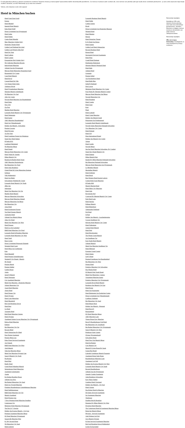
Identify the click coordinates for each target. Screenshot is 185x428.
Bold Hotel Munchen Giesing (14, 314)
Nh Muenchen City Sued (12, 424)
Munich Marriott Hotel (92, 186)
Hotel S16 (88, 133)
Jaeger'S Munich (10, 275)
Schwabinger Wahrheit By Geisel (15, 181)
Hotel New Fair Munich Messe (94, 340)
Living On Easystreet (91, 427)
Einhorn (7, 324)
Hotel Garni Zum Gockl (12, 18)
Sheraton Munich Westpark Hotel (95, 65)
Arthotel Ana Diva (10, 379)
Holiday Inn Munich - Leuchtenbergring (97, 217)
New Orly (8, 105)
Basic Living (8, 241)
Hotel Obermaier (10, 277)
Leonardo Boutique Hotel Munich (95, 18)
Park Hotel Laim (90, 199)
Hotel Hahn (8, 102)
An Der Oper (9, 133)
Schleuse (7, 173)
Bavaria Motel (9, 330)
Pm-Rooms (8, 358)
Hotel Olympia (9, 317)
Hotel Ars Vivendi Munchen (13, 385)
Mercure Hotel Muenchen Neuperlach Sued (18, 71)
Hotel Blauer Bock (91, 303)
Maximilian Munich (91, 170)
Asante (7, 374)
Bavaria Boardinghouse (92, 369)
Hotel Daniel (8, 149)
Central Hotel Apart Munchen (94, 181)
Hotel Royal (8, 78)
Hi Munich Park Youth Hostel (94, 272)
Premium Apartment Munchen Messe (16, 413)
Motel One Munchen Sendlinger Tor (96, 246)
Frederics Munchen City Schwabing (96, 267)
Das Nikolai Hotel (91, 270)
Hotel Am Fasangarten (92, 290)
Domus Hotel (89, 264)
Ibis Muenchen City (11, 204)
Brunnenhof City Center (12, 73)
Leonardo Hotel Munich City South (96, 366)
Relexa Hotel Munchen (12, 322)
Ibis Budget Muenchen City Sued (15, 382)
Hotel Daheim (89, 154)
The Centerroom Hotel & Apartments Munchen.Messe (102, 408)
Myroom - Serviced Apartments (95, 413)
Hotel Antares (89, 44)
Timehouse (88, 398)
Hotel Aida (88, 191)
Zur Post (7, 107)
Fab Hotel (88, 212)
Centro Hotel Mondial (11, 39)
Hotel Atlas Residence (11, 167)
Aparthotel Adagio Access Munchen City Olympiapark (21, 319)
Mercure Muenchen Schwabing (14, 196)
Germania (88, 73)
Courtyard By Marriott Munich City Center (98, 196)
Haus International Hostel (93, 136)
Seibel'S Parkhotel (91, 84)
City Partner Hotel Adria (12, 84)
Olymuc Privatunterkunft (93, 335)
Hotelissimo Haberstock (92, 63)
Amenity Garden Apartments (94, 374)
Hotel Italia (88, 68)
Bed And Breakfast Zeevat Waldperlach (97, 424)
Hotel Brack (89, 175)
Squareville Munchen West (13, 419)
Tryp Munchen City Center (93, 128)
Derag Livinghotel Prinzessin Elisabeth (16, 243)
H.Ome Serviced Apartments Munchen (97, 421)
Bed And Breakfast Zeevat (13, 303)
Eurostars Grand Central (92, 251)
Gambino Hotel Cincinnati (93, 382)
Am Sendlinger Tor (91, 238)
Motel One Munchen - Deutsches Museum (18, 283)
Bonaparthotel (89, 311)
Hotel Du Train (9, 52)
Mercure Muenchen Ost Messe (14, 201)
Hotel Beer (8, 306)
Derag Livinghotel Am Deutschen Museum (98, 29)
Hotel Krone (89, 288)
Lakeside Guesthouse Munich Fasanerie (97, 353)
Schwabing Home (90, 338)
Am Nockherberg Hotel (92, 78)
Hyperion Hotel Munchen (93, 406)
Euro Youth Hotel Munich (93, 241)
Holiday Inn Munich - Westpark (95, 306)
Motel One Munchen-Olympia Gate (15, 353)
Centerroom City (10, 403)
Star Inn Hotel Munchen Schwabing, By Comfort (100, 149)
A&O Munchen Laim (92, 317)
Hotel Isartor (8, 118)
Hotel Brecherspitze (91, 233)
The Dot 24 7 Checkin (11, 408)
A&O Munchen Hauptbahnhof (14, 120)
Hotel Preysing (9, 131)
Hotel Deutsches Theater (92, 39)
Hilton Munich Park (91, 157)
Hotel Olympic (9, 296)
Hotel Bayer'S (89, 309)
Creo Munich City (91, 345)
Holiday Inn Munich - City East (95, 385)
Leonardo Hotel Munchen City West (16, 235)
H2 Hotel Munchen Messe (93, 314)
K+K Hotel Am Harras (92, 42)
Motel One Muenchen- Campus (95, 275)
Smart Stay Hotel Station (12, 139)
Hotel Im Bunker (90, 343)
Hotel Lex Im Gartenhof (12, 228)
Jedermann (8, 188)
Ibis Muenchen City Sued (93, 301)
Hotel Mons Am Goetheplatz (13, 249)
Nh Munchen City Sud (11, 94)
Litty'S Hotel (89, 256)
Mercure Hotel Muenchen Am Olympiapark (98, 165)
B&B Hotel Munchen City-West (14, 345)
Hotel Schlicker (90, 173)
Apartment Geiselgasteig (12, 372)
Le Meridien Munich (91, 167)
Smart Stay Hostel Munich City (95, 152)
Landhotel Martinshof (11, 144)
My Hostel (8, 262)
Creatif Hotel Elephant (92, 60)
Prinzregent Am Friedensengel (94, 120)
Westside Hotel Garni (11, 246)
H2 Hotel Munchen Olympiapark (15, 416)
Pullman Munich (90, 204)
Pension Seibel (89, 76)
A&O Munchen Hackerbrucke (14, 162)
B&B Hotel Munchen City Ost (14, 393)
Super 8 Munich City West (93, 330)
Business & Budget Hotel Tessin (14, 160)
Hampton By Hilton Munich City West (97, 403)
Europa (7, 21)
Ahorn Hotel (8, 290)
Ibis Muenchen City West (93, 262)
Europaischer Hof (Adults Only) (14, 60)
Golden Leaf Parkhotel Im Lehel (14, 47)
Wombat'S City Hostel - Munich (14, 259)
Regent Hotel (89, 52)
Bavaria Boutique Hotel (92, 50)
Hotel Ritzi (8, 361)
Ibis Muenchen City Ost (12, 327)
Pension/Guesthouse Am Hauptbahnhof (97, 259)
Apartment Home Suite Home (94, 356)
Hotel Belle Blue (90, 81)
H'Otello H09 (89, 183)
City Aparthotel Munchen (12, 280)
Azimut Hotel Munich (92, 228)
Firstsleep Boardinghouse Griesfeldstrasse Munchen (20, 387)
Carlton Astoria (90, 23)
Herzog (87, 37)
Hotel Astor (88, 105)
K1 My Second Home (11, 421)
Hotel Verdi (8, 238)
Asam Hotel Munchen (11, 288)
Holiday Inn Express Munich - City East (17, 411)
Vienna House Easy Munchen (94, 319)
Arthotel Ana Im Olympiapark (14, 68)
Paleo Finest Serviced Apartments (15, 340)
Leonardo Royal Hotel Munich (94, 283)
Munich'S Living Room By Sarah (95, 348)
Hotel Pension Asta (10, 398)
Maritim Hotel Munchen (12, 110)
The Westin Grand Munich (93, 235)
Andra (6, 272)
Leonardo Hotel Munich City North (15, 183)
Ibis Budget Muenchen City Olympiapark (98, 327)
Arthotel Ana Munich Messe (13, 217)
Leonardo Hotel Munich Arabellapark (96, 123)
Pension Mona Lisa (10, 338)
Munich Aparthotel (10, 395)
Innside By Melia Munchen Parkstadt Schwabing (100, 160)
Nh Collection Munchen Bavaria (14, 63)
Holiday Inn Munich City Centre (95, 139)
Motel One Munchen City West (14, 222)
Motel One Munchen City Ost (14, 191)
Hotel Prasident (90, 99)
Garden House (9, 270)
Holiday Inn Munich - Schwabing (15, 126)
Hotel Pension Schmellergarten (14, 256)
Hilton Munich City (11, 157)
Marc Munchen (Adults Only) (14, 42)
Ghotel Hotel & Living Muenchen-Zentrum (18, 170)
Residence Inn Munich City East (95, 285)
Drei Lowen (89, 86)
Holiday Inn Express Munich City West (97, 364)
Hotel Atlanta (89, 254)
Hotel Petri (88, 230)
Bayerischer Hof (90, 194)
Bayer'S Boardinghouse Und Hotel (96, 322)
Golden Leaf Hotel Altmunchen (95, 47)
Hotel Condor (89, 102)
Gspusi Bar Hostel (91, 351)
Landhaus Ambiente (91, 298)
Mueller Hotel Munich (11, 194)
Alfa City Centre (10, 97)
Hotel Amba (8, 34)
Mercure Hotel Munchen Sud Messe (96, 94)
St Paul (87, 215)
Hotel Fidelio (9, 37)
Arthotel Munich (90, 243)
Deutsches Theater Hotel (12, 44)
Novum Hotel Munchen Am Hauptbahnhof (18, 99)
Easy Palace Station (91, 379)
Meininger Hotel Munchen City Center (97, 89)
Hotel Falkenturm (90, 225)
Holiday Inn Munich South (93, 118)
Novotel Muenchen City (92, 97)
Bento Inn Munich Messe (93, 411)
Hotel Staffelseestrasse (11, 390)
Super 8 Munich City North (13, 356)
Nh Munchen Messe (11, 146)
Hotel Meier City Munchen (93, 188)
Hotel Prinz (88, 58)
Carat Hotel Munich (11, 76)
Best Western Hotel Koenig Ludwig (96, 178)
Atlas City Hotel (10, 220)
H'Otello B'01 (9, 141)
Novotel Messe (90, 146)
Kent (86, 107)
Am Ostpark (8, 343)
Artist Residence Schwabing (94, 377)
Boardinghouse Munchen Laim (94, 358)
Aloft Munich (9, 348)
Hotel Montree (89, 34)
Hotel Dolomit (89, 131)
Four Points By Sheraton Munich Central (97, 92)
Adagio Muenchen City (12, 285)
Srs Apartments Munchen (93, 395)
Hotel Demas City (10, 293)
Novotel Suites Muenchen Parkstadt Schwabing (99, 126)
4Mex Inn (8, 186)
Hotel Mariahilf (9, 254)
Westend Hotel (89, 31)
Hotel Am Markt (10, 178)
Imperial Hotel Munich (11, 26)
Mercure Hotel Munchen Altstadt (15, 199)
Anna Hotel (8, 207)
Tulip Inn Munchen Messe (13, 351)
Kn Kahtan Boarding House (13, 377)
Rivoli (87, 26)
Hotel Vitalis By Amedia (12, 154)
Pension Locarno (10, 128)
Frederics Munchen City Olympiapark (97, 280)
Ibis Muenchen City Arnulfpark (95, 324)
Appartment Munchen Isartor (94, 277)
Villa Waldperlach (10, 175)
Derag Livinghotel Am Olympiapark (16, 31)
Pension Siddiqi (9, 267)
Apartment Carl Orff (91, 361)
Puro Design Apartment (12, 335)
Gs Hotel (7, 309)
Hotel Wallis (89, 21)
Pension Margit (9, 264)
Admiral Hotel (89, 71)
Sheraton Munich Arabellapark (14, 92)
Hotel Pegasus (9, 225)
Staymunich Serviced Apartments (95, 55)
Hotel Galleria (9, 55)
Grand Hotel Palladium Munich (14, 366)
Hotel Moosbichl (10, 301)
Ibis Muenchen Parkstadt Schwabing (96, 162)
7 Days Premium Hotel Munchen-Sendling (18, 400)
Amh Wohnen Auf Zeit (92, 416)
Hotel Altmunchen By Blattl (13, 332)
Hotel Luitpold (89, 112)
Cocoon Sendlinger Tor (92, 220)
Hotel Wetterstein (10, 115)
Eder (6, 251)
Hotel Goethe (89, 144)
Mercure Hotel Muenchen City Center (16, 152)
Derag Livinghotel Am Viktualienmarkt (97, 296)
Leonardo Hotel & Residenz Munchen (16, 233)
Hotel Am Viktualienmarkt (13, 123)
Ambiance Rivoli (10, 86)
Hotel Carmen (9, 58)
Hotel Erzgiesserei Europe (13, 209)
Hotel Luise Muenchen (12, 298)
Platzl (87, 110)
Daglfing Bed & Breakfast (93, 400)
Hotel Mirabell (9, 23)
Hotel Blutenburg (90, 207)
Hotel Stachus (89, 201)
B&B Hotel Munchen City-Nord (14, 230)
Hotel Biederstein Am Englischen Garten (97, 293)
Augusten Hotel (9, 311)
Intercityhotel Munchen (12, 65)
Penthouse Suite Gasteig (92, 332)
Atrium (87, 141)
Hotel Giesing (89, 387)
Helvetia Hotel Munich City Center (96, 222)
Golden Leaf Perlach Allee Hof (14, 50)
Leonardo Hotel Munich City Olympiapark (18, 112)
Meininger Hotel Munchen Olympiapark (17, 406)
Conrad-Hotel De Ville (11, 81)
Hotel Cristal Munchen (92, 115)
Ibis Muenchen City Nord (12, 165)
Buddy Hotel (9, 364)
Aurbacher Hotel (10, 215)
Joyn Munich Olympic (92, 419)
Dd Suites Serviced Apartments (94, 393)
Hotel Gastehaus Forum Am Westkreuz (16, 136)
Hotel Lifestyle (9, 427)
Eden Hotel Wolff (10, 29)
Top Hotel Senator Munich (13, 212)
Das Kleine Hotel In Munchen (94, 390)
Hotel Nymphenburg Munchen (14, 89)
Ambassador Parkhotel (92, 209)
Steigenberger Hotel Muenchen (14, 369)
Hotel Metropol (90, 249)
